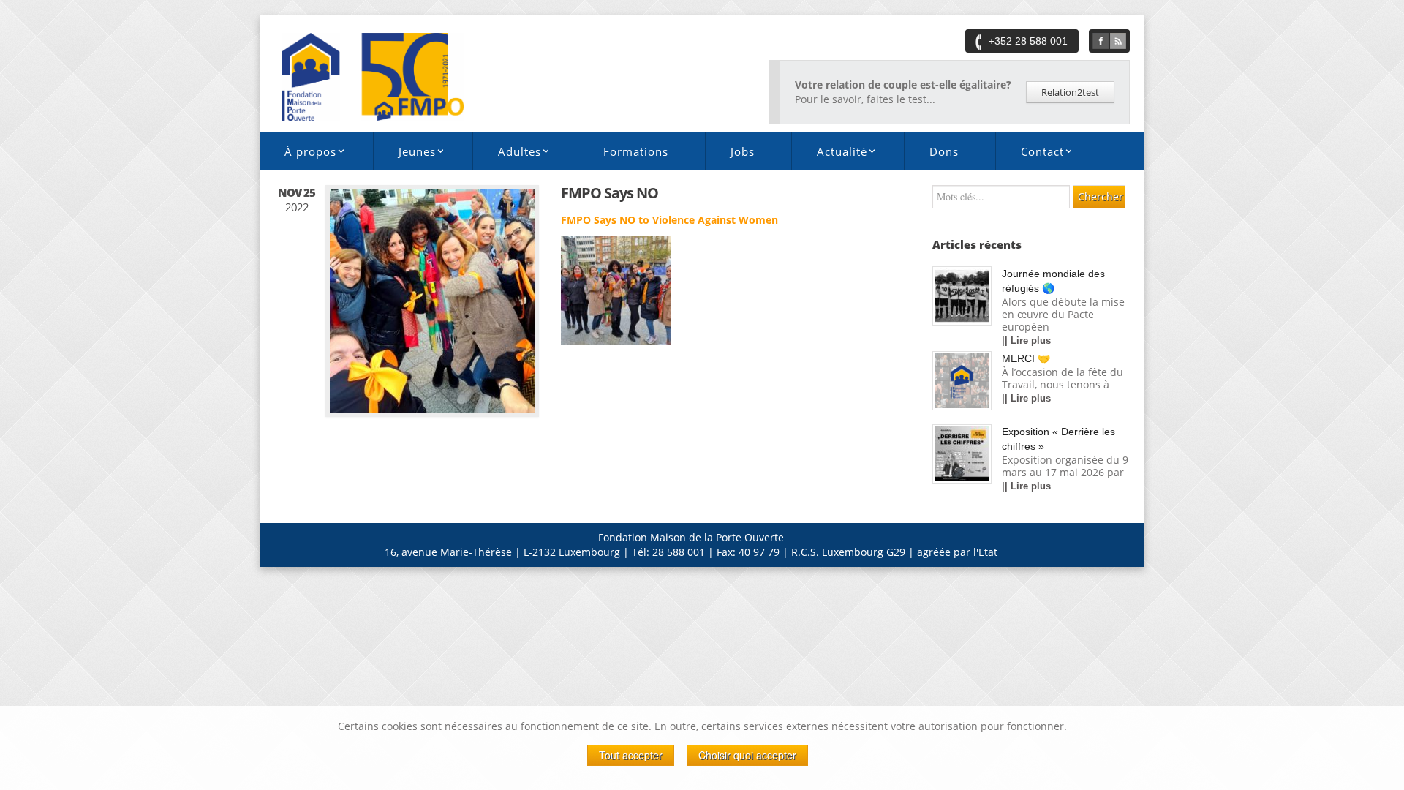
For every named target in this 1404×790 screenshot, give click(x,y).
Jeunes (404, 154)
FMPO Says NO (609, 193)
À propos (298, 154)
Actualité (829, 154)
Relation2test (1070, 92)
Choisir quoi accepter (747, 755)
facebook (1100, 41)
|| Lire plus (1026, 340)
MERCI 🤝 (1026, 358)
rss (1118, 41)
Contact (1029, 154)
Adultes (506, 154)
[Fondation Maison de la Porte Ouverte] (373, 76)
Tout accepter (631, 755)
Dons (944, 151)
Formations (635, 151)
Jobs (743, 151)
